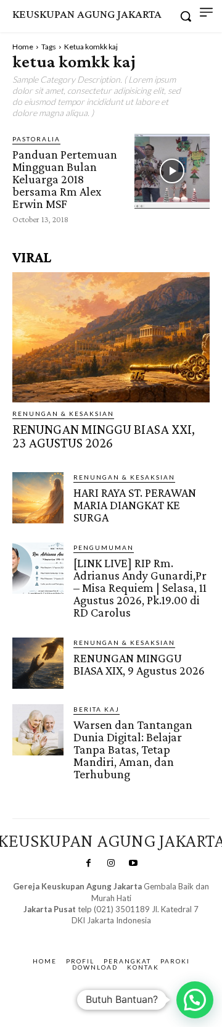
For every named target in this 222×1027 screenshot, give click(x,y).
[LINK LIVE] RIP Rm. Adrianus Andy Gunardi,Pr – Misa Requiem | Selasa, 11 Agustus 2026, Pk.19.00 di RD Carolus (140, 587)
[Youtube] (133, 863)
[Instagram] (111, 863)
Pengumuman (103, 547)
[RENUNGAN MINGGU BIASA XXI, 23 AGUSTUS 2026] (111, 337)
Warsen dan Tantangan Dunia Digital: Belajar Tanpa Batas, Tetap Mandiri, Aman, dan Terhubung (132, 749)
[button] (194, 999)
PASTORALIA (36, 139)
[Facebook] (88, 863)
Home (22, 46)
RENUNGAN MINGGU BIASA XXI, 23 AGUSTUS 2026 (103, 436)
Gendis (147, 932)
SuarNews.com (92, 932)
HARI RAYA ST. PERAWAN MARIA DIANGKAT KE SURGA (134, 505)
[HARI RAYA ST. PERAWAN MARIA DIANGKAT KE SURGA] (38, 497)
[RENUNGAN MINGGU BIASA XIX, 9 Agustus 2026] (38, 663)
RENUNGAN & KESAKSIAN (63, 413)
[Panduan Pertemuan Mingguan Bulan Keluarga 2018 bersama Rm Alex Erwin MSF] (172, 171)
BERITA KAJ (96, 709)
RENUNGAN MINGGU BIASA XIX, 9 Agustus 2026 (139, 664)
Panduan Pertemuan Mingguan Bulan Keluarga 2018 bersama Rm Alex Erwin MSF (64, 179)
